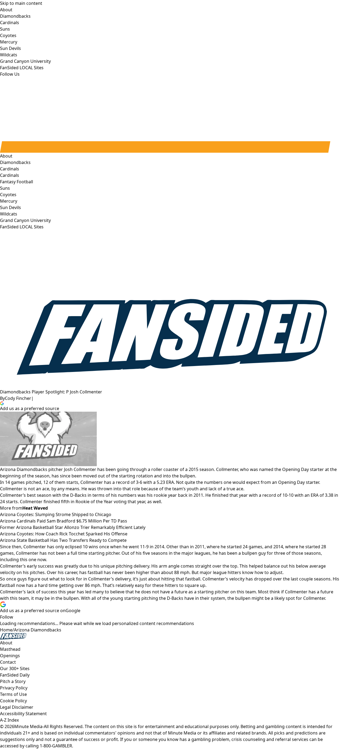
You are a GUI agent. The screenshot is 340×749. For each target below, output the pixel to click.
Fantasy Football (16, 182)
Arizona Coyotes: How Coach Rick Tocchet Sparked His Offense (63, 534)
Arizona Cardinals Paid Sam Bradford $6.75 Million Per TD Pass (63, 521)
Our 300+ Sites (15, 668)
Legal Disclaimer (16, 707)
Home (6, 630)
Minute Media (28, 726)
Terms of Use (13, 694)
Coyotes (8, 195)
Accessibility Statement (23, 714)
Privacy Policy (13, 688)
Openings (10, 656)
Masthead (10, 649)
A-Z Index (9, 720)
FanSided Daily (15, 675)
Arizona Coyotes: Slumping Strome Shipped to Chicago (55, 514)
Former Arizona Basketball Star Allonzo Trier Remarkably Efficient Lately (72, 527)
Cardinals (9, 175)
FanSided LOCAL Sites (22, 227)
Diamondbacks (15, 162)
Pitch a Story (13, 681)
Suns (5, 188)
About (6, 156)
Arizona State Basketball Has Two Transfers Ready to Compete (63, 540)
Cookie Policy (13, 701)
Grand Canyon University (25, 220)
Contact (8, 662)
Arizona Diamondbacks (37, 630)
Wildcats (8, 214)
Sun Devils (10, 207)
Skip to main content (21, 3)
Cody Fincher (18, 398)
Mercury (8, 201)
